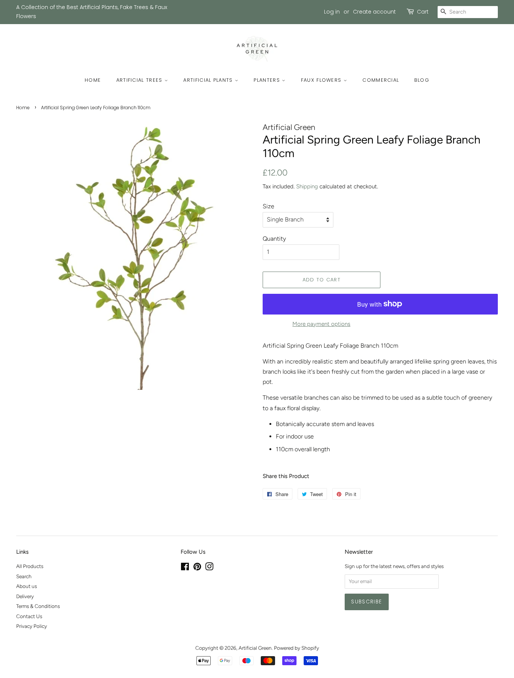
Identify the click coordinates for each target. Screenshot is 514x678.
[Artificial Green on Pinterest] (197, 568)
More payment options (321, 324)
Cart (423, 11)
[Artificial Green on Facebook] (185, 568)
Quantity (274, 238)
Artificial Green (255, 648)
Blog (421, 80)
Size (268, 206)
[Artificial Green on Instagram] (209, 568)
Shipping (307, 186)
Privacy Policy (31, 626)
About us (26, 586)
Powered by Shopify (296, 648)
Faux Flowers (322, 80)
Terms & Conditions (38, 606)
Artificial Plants (208, 80)
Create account (374, 11)
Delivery (25, 596)
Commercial (380, 80)
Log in (332, 11)
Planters (268, 80)
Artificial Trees (140, 80)
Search (24, 576)
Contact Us (29, 616)
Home (93, 80)
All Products (29, 566)
